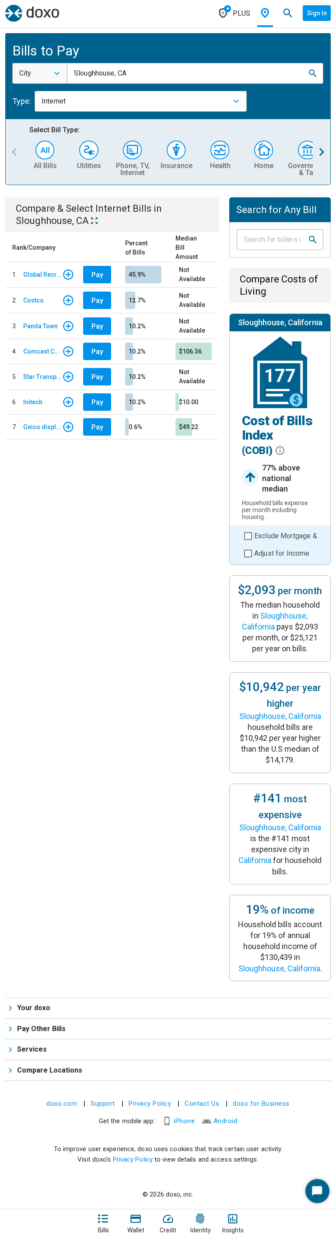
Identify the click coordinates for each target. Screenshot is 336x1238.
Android (226, 1121)
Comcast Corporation (42, 351)
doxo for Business (261, 1103)
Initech (32, 402)
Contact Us (202, 1103)
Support (103, 1103)
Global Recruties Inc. (42, 274)
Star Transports (42, 376)
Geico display (42, 426)
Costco (33, 300)
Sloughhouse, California (280, 716)
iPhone (184, 1121)
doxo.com (61, 1103)
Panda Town (40, 326)
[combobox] (39, 73)
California (254, 860)
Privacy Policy (150, 1103)
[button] (313, 73)
